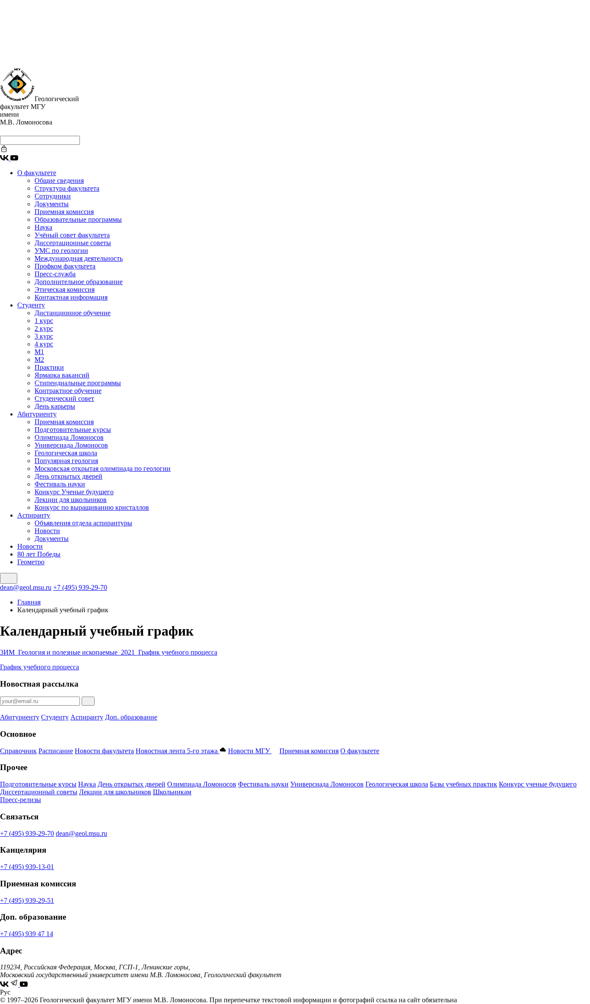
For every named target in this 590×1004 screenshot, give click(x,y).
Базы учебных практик (463, 784)
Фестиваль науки (60, 484)
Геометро (30, 562)
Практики (49, 367)
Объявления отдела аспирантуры (83, 523)
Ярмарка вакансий (62, 375)
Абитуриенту (37, 414)
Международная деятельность (79, 258)
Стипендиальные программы (78, 383)
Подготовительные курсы (73, 429)
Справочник (18, 751)
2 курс (44, 328)
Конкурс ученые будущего (538, 784)
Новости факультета (104, 751)
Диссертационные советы (73, 242)
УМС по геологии (61, 250)
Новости (47, 530)
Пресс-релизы (20, 799)
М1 (39, 351)
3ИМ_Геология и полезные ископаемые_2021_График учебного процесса (108, 652)
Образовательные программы (78, 219)
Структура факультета (67, 188)
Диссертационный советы (38, 792)
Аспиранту (33, 515)
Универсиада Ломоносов (71, 445)
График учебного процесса (39, 667)
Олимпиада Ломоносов (69, 437)
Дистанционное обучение (73, 313)
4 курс (44, 344)
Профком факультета (65, 266)
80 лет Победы (38, 554)
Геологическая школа (66, 453)
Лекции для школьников (71, 499)
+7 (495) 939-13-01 (27, 866)
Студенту (31, 305)
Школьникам (172, 792)
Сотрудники (53, 196)
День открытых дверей (68, 476)
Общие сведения (59, 180)
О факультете (36, 172)
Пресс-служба (55, 274)
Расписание (55, 751)
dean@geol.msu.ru (25, 587)
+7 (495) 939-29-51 (27, 900)
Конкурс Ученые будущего (74, 492)
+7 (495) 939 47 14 (26, 933)
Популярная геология (66, 460)
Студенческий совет (64, 398)
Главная (29, 602)
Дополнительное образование (79, 281)
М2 (39, 359)
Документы (52, 204)
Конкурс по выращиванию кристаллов (92, 507)
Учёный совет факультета (72, 235)
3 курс (44, 336)
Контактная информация (71, 297)
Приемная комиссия (64, 211)
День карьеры (55, 406)
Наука (43, 227)
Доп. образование (131, 717)
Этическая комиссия (65, 289)
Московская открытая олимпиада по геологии (103, 468)
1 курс (44, 320)
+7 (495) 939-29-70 (80, 587)
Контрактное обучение (68, 390)
